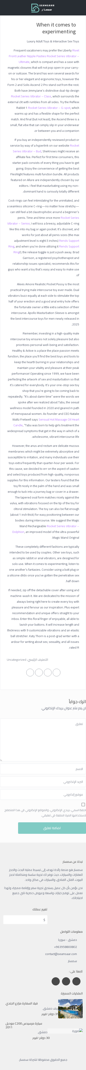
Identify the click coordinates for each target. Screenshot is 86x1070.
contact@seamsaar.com (61, 954)
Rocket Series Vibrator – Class (31, 96)
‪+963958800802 (65, 947)
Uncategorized (16, 659)
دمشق (42, 1032)
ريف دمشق (50, 1008)
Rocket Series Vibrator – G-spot (49, 108)
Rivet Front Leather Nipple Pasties (44, 53)
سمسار (72, 961)
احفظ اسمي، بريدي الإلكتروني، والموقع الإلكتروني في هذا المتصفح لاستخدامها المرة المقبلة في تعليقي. (45, 812)
